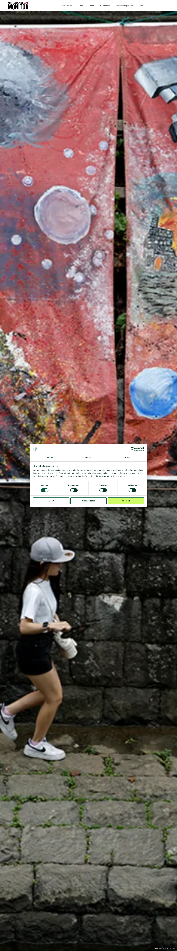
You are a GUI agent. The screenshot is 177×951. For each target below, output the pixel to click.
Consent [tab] (50, 457)
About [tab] (127, 457)
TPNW (80, 6)
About (140, 6)
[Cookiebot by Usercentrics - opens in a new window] (132, 449)
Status (91, 6)
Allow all (126, 501)
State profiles (66, 6)
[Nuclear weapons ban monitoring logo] (18, 3)
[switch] (74, 490)
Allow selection (88, 501)
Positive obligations (124, 6)
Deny (51, 501)
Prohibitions (105, 6)
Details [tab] (88, 457)
